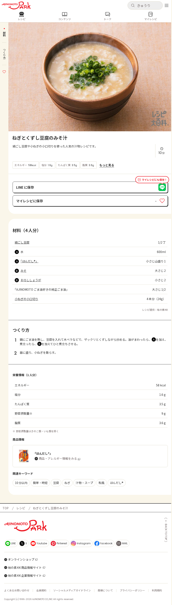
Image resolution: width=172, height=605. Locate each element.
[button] (145, 5)
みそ (23, 270)
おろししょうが (31, 280)
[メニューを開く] (166, 5)
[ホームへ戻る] (16, 5)
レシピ (20, 508)
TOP (6, 508)
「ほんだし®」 (29, 261)
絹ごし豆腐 (22, 242)
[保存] (4, 71)
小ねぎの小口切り (26, 299)
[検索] (132, 5)
